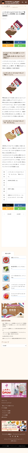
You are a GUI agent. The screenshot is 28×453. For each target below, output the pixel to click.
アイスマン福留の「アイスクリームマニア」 (14, 434)
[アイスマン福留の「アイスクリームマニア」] (10, 2)
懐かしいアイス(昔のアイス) (8, 405)
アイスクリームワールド (6, 402)
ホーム (5, 439)
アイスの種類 (5, 415)
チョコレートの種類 (6, 410)
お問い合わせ (4, 417)
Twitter (10, 436)
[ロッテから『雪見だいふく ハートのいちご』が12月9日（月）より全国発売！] (20, 214)
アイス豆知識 (4, 407)
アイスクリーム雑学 (6, 412)
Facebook (12, 436)
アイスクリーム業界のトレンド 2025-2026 (11, 328)
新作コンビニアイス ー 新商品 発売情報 (10, 338)
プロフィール (4, 400)
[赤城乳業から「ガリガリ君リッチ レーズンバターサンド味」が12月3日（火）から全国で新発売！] (8, 214)
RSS (17, 436)
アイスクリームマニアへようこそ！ (15, 439)
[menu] (26, 2)
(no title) (4, 336)
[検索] (22, 2)
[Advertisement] (14, 232)
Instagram (15, 436)
